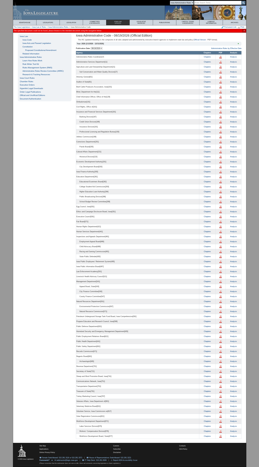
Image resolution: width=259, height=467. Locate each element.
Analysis (233, 57)
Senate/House (24, 22)
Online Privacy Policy (47, 452)
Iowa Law (118, 22)
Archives (234, 22)
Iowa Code (27, 40)
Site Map (42, 446)
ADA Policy (183, 449)
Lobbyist (211, 22)
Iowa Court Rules (27, 78)
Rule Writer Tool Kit (31, 64)
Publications (164, 22)
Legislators (48, 22)
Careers (116, 446)
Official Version (200, 40)
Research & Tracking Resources (36, 74)
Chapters (207, 57)
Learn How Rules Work (32, 60)
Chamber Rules (26, 81)
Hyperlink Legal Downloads (31, 88)
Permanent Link (230, 27)
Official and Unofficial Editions (32, 95)
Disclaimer (117, 452)
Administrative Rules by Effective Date (226, 48)
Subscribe (117, 449)
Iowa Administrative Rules (58, 27)
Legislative (141, 22)
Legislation (71, 22)
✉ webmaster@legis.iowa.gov (66, 460)
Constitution (28, 47)
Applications (43, 449)
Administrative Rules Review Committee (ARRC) (43, 71)
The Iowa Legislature (22, 27)
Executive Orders (27, 85)
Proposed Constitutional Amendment (40, 50)
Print (242, 27)
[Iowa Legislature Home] (129, 13)
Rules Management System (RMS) (37, 68)
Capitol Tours (188, 22)
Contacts (182, 446)
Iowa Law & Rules (39, 27)
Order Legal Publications (30, 92)
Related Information (31, 54)
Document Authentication (30, 99)
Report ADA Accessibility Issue (125, 460)
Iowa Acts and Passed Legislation (37, 43)
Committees (94, 22)
